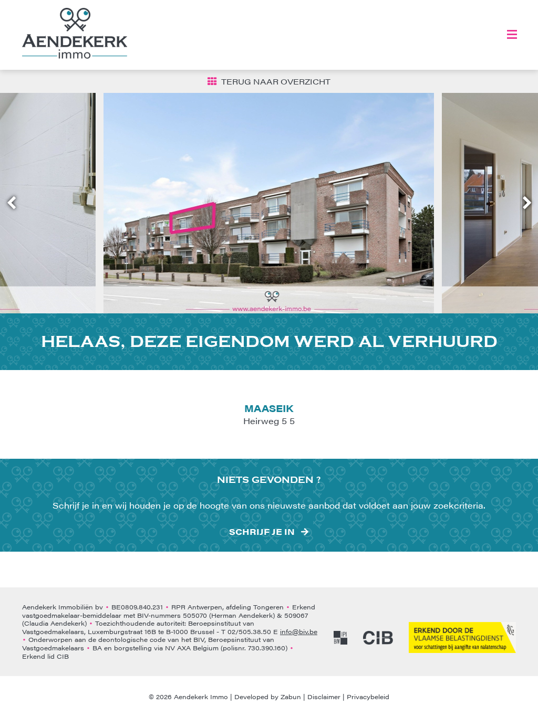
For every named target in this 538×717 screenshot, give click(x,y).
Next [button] (522, 203)
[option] (269, 203)
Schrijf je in (262, 532)
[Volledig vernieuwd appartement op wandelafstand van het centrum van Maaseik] (269, 203)
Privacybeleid (368, 696)
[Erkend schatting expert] (462, 638)
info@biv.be (298, 631)
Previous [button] (16, 203)
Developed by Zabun (267, 696)
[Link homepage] (74, 33)
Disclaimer (323, 696)
